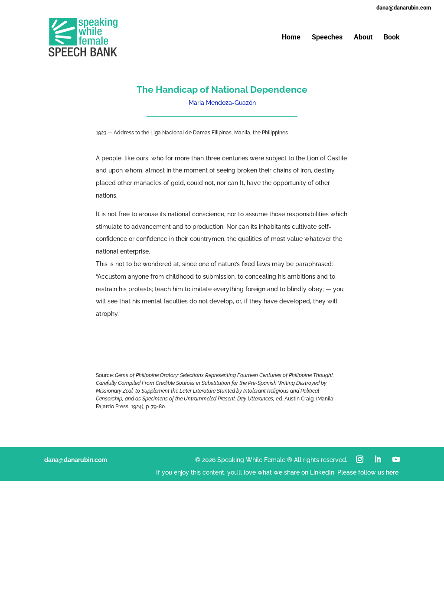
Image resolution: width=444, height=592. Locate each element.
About (363, 37)
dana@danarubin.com (75, 459)
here (392, 472)
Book (392, 37)
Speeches (327, 37)
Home (291, 37)
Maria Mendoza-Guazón (222, 102)
